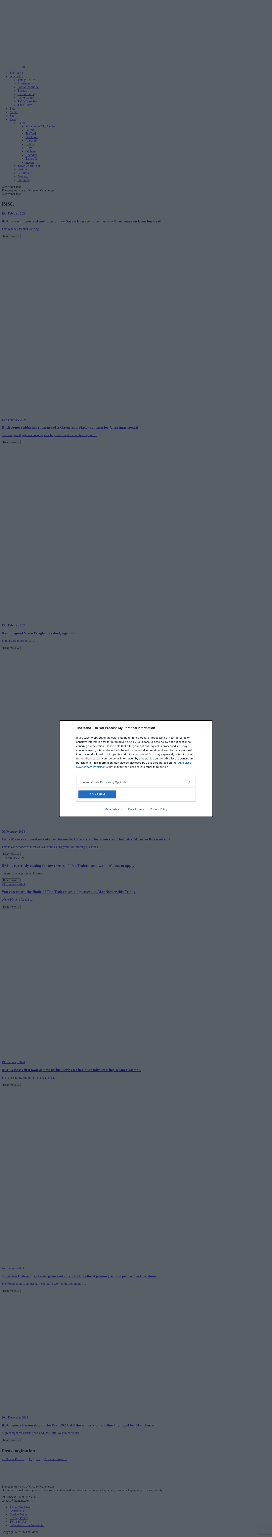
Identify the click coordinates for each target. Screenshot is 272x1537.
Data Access (136, 809)
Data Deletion (113, 809)
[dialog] (136, 768)
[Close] (205, 728)
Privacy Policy (158, 809)
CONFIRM (97, 794)
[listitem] (136, 782)
